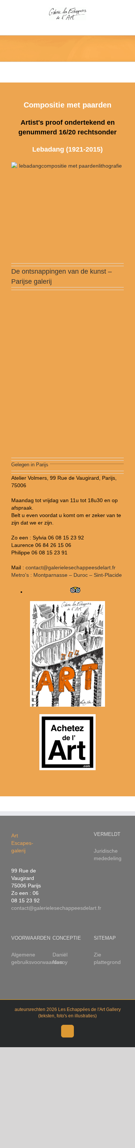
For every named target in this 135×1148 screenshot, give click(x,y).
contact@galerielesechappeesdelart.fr (56, 908)
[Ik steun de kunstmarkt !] (67, 742)
